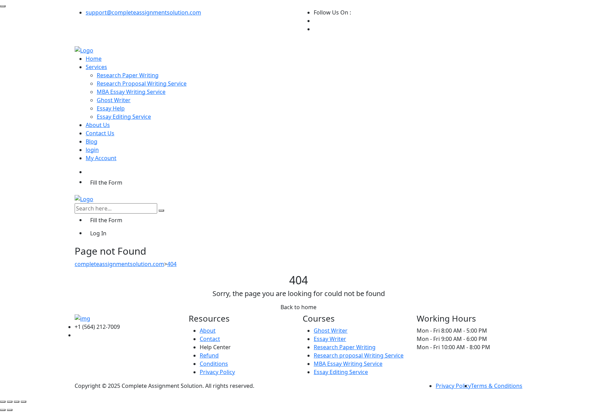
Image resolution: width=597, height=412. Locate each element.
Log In (98, 233)
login (92, 150)
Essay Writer (330, 339)
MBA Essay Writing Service (131, 92)
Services (96, 67)
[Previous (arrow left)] (3, 410)
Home (94, 58)
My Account (101, 158)
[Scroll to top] (3, 6)
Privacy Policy (217, 372)
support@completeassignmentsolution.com (143, 12)
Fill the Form (106, 182)
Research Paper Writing (128, 75)
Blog (91, 141)
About (208, 330)
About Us (98, 125)
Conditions (214, 363)
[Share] (16, 402)
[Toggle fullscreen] (9, 402)
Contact (210, 339)
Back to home (298, 307)
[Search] (161, 210)
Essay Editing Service (124, 116)
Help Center (215, 347)
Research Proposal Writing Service (142, 83)
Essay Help (111, 108)
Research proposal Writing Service (359, 355)
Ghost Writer (114, 100)
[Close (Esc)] (23, 402)
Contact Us (100, 133)
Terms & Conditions (496, 386)
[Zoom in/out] (3, 402)
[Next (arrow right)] (9, 410)
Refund (209, 355)
